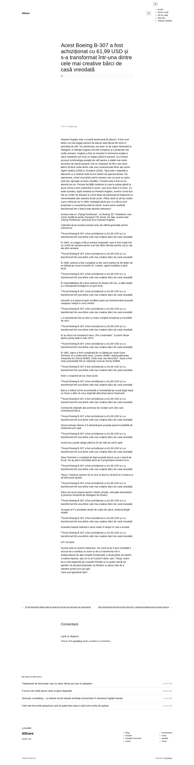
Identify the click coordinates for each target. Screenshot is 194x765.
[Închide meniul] (155, 4)
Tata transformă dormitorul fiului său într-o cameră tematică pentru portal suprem (133, 607)
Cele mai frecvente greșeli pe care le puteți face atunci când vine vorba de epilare (65, 705)
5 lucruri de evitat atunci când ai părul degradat (47, 691)
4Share (26, 13)
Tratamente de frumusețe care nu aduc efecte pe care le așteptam (57, 683)
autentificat (77, 641)
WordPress (168, 758)
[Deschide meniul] (148, 13)
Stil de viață (73, 126)
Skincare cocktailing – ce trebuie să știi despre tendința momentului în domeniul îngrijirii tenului (72, 698)
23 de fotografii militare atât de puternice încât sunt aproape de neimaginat (58, 607)
